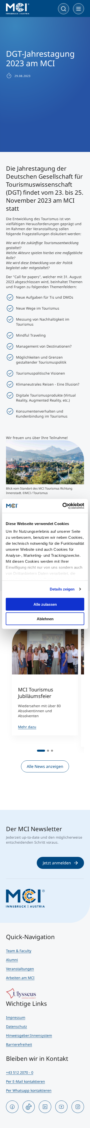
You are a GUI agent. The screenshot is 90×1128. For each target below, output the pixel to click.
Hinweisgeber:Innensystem (29, 1035)
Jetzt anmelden (57, 863)
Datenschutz (16, 1026)
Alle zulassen (45, 604)
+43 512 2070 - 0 (19, 1072)
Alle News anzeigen (45, 766)
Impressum (15, 1017)
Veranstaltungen (20, 968)
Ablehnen (45, 619)
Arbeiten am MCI (20, 977)
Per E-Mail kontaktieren (25, 1081)
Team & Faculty (18, 950)
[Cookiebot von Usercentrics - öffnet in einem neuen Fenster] (63, 506)
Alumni (12, 959)
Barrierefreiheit (19, 1044)
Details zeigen (62, 589)
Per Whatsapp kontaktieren (29, 1090)
